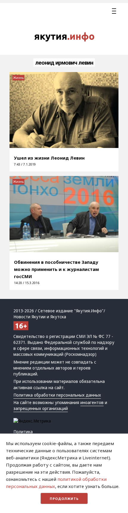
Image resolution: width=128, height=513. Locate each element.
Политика (23, 431)
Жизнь (18, 78)
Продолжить (64, 498)
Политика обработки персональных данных (57, 395)
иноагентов (92, 402)
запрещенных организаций (40, 408)
